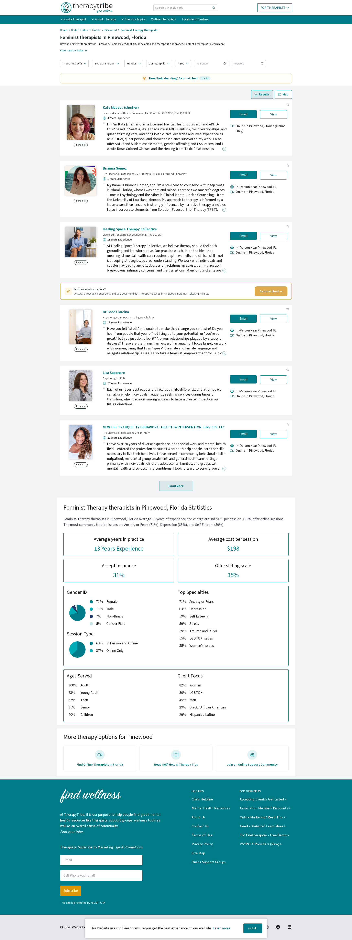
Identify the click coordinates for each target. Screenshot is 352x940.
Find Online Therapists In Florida (100, 764)
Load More (176, 486)
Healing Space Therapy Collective (130, 229)
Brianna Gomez (115, 168)
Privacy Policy (202, 844)
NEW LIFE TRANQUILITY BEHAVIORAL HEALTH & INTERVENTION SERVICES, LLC (164, 427)
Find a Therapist (75, 19)
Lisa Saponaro (114, 372)
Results (264, 94)
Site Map (198, 853)
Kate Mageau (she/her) (121, 107)
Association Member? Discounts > (265, 808)
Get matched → (271, 291)
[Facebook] (278, 926)
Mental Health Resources (211, 808)
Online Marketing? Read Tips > (263, 817)
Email (243, 114)
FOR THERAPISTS (273, 8)
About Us (199, 817)
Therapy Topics (135, 19)
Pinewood (110, 30)
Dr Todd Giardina (116, 312)
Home (63, 30)
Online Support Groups (209, 862)
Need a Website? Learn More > (263, 826)
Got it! (252, 928)
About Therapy (105, 19)
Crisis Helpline (202, 799)
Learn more (221, 928)
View (273, 114)
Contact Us (200, 826)
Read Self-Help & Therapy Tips (176, 764)
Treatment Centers (195, 19)
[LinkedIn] (289, 926)
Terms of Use (202, 835)
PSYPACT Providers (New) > (261, 844)
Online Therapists (163, 19)
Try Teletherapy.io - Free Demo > (264, 835)
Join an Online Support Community (252, 764)
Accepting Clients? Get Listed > (263, 799)
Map (285, 94)
